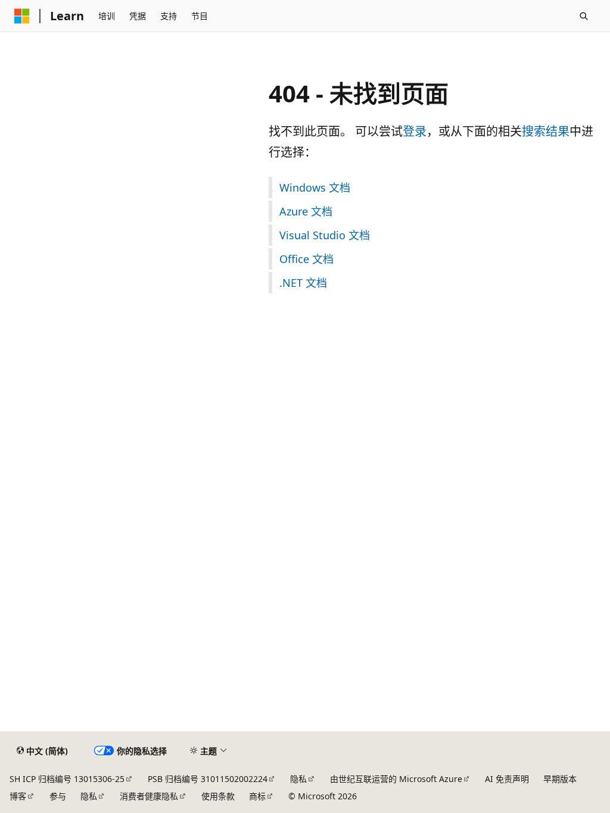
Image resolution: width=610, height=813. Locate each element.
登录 (415, 131)
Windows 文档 (314, 187)
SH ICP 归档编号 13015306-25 (67, 778)
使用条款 (218, 796)
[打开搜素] (584, 16)
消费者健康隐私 (149, 796)
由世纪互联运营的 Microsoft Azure (396, 778)
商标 (257, 796)
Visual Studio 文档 (324, 235)
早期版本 (560, 778)
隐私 (298, 778)
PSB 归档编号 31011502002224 (207, 778)
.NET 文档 (303, 283)
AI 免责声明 (507, 778)
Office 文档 (306, 259)
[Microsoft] (22, 16)
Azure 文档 (305, 211)
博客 (18, 796)
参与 (57, 796)
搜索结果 (545, 131)
